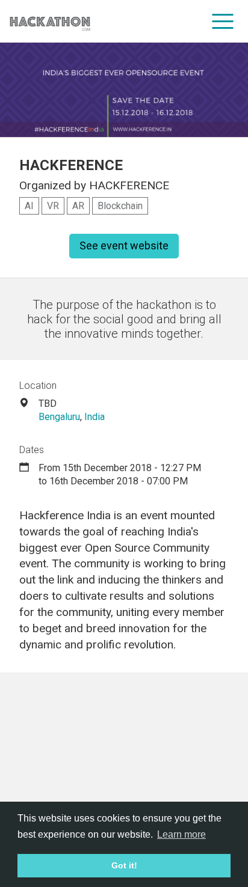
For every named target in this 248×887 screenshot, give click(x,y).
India (94, 416)
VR (53, 206)
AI (29, 206)
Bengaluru (59, 416)
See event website (124, 245)
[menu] (223, 21)
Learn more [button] (181, 834)
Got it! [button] (124, 865)
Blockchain (120, 206)
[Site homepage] (50, 21)
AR (78, 206)
